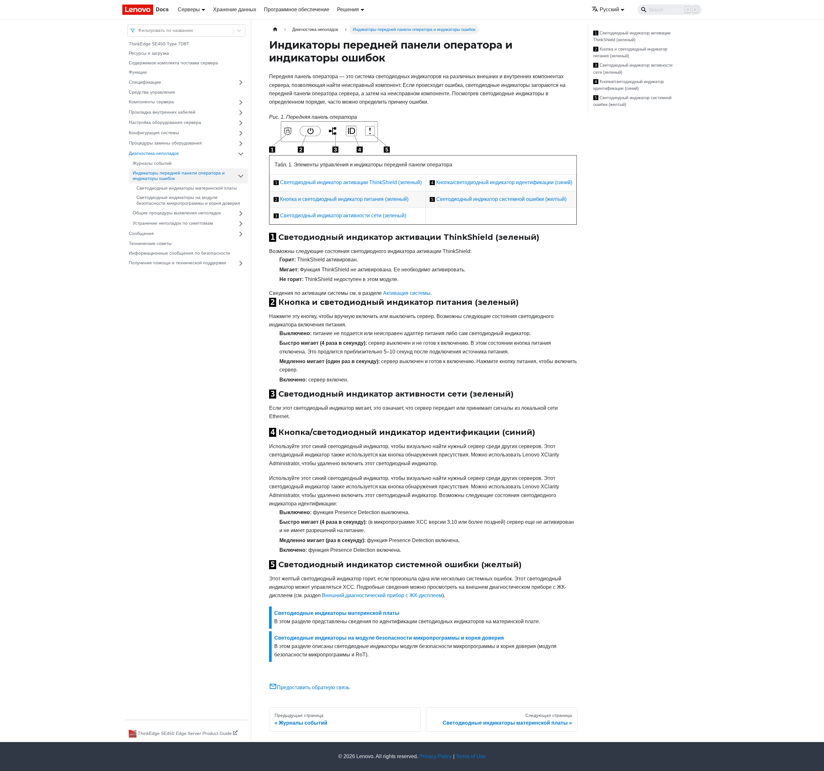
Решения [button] (348, 9)
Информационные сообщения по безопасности (179, 253)
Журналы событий (152, 163)
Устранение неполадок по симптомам (173, 223)
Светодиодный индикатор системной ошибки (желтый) (501, 199)
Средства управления (152, 92)
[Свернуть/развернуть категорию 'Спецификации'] (241, 82)
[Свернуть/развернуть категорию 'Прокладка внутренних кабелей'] (241, 113)
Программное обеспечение (296, 9)
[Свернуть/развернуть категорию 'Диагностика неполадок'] (241, 154)
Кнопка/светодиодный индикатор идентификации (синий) (504, 182)
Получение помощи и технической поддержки (177, 263)
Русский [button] (609, 9)
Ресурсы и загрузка (149, 53)
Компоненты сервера (151, 102)
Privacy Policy (435, 756)
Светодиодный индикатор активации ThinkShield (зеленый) (351, 182)
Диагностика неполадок (154, 153)
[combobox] (138, 30)
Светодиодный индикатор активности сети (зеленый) (343, 215)
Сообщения (141, 233)
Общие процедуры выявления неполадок (177, 213)
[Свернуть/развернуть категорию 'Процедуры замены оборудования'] (241, 143)
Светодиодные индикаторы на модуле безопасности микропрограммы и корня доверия (188, 200)
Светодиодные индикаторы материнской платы (186, 188)
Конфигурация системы (154, 133)
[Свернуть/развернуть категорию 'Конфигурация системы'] (241, 133)
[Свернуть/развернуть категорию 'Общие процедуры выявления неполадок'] (241, 213)
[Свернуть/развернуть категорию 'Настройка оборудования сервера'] (241, 123)
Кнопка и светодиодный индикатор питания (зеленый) (344, 199)
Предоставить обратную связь (313, 687)
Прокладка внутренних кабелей (162, 112)
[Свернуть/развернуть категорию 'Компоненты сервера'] (241, 102)
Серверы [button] (189, 9)
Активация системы (406, 293)
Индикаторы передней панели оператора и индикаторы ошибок (179, 175)
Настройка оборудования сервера (165, 122)
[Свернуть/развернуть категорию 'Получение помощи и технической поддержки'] (241, 263)
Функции (138, 72)
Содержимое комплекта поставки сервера (173, 62)
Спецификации (145, 82)
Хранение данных (234, 9)
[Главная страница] (275, 29)
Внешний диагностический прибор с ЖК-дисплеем (382, 595)
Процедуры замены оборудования (165, 143)
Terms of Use (471, 756)
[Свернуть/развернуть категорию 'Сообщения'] (241, 234)
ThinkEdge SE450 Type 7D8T (159, 43)
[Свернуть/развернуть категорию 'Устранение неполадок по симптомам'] (241, 224)
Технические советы (150, 243)
